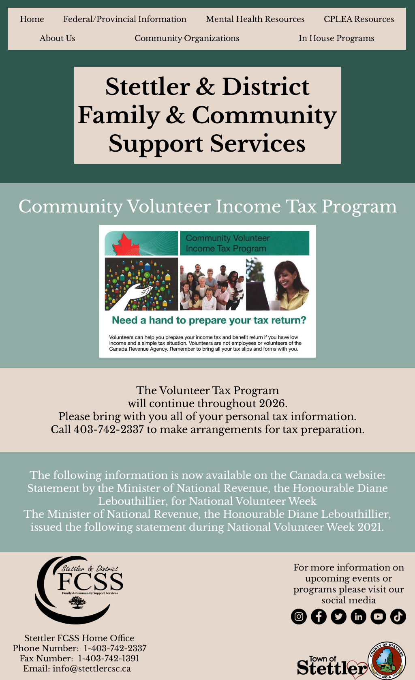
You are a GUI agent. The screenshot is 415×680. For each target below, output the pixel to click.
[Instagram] (299, 616)
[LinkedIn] (358, 616)
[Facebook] (319, 616)
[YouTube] (378, 616)
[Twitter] (339, 616)
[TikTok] (398, 616)
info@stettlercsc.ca (92, 669)
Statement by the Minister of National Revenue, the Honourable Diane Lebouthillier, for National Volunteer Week (207, 495)
